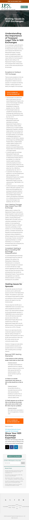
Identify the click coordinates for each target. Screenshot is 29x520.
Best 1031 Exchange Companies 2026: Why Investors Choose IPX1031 (13, 475)
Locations (24, 506)
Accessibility (5, 506)
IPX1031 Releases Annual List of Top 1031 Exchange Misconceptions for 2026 (13, 485)
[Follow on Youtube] (23, 500)
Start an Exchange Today (14, 1)
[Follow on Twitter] (10, 500)
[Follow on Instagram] (19, 500)
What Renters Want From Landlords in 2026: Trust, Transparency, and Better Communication (14, 479)
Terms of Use (17, 506)
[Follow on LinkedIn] (6, 500)
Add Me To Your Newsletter (14, 456)
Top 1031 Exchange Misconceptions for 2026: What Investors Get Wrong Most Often (14, 482)
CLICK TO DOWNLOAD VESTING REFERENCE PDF (13, 93)
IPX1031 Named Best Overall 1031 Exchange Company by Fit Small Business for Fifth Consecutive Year (14, 471)
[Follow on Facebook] (14, 500)
